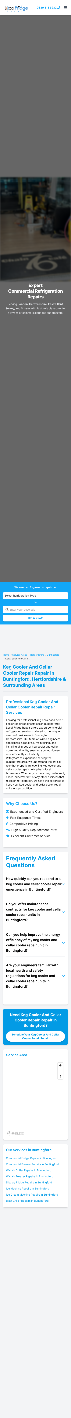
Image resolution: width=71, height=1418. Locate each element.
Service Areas (19, 654)
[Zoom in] (60, 1065)
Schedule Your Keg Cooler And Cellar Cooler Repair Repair (35, 1036)
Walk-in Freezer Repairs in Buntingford (29, 1176)
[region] (35, 1099)
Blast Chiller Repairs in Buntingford (27, 1200)
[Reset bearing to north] (60, 1076)
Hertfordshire (37, 654)
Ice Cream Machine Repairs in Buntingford (32, 1194)
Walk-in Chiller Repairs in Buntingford (28, 1170)
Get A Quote (35, 618)
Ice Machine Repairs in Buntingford (27, 1188)
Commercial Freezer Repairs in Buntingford (32, 1164)
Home (6, 654)
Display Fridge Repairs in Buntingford (29, 1182)
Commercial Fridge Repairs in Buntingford (32, 1158)
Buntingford (53, 654)
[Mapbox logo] (15, 1133)
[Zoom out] (60, 1071)
